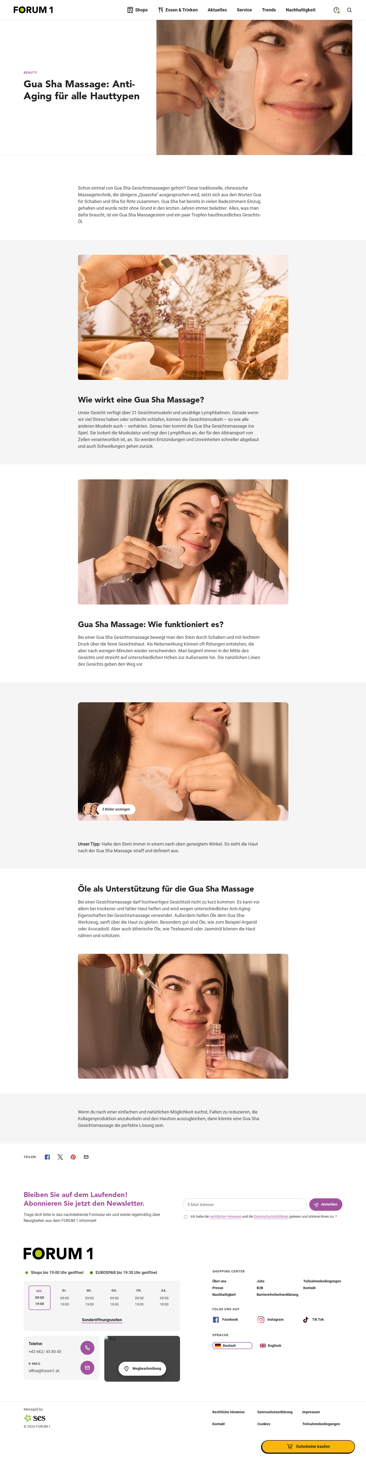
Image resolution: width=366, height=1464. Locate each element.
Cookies (263, 1424)
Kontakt (218, 1424)
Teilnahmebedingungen (321, 1424)
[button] (109, 809)
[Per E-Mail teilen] (86, 1157)
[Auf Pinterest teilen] (73, 1157)
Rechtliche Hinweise (228, 1412)
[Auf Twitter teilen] (60, 1157)
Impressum (311, 1412)
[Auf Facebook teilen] (47, 1157)
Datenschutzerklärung (275, 1412)
